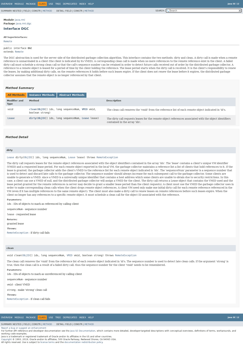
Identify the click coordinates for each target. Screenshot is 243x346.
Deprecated (70, 4)
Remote (8, 41)
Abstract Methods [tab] (71, 95)
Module (19, 4)
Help (91, 4)
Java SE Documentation (82, 331)
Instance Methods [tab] (41, 95)
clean (32, 109)
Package (31, 4)
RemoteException (107, 157)
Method (47, 11)
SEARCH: (160, 10)
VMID (85, 109)
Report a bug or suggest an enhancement (23, 328)
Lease (11, 118)
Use (51, 4)
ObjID (41, 109)
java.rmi (20, 19)
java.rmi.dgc (23, 23)
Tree (58, 4)
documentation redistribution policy (83, 342)
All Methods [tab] (16, 95)
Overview (6, 4)
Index (82, 4)
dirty (32, 118)
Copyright (6, 339)
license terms (47, 342)
